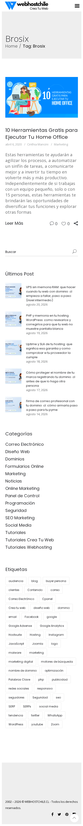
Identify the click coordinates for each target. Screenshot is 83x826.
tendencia (16, 715)
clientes (14, 590)
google (52, 617)
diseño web (41, 608)
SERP (12, 706)
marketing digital (21, 662)
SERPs (27, 706)
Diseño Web (17, 451)
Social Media (18, 525)
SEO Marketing (20, 518)
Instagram (56, 635)
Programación (20, 503)
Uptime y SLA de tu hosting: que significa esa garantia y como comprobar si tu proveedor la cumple (49, 350)
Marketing (61, 144)
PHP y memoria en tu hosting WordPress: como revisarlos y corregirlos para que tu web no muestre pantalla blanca (49, 322)
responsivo (45, 688)
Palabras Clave (19, 679)
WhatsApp (54, 715)
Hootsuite (15, 635)
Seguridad (16, 510)
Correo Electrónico (24, 444)
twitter (35, 715)
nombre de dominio (23, 671)
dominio (64, 608)
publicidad (60, 679)
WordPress (16, 724)
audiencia (16, 581)
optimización (54, 671)
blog (34, 581)
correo (54, 590)
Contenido (34, 590)
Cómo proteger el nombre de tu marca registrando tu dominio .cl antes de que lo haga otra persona (50, 379)
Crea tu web (17, 608)
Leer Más (14, 223)
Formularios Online (24, 466)
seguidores (16, 697)
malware (15, 653)
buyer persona (56, 581)
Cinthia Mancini (37, 144)
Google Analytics (52, 626)
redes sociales (19, 688)
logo (54, 644)
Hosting (35, 635)
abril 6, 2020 (13, 144)
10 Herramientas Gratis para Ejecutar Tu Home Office (41, 134)
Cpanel (47, 599)
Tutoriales (15, 532)
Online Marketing (22, 488)
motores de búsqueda (57, 662)
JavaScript (16, 644)
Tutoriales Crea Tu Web (29, 540)
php (41, 679)
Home (11, 46)
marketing (36, 653)
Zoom (55, 724)
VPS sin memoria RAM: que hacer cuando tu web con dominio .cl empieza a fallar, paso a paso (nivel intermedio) (51, 293)
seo (58, 697)
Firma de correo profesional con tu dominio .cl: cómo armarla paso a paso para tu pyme (52, 405)
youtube (37, 724)
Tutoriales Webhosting (28, 547)
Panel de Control (22, 496)
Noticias (13, 481)
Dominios (14, 459)
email (13, 617)
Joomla (37, 644)
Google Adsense (20, 626)
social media (48, 706)
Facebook (32, 617)
